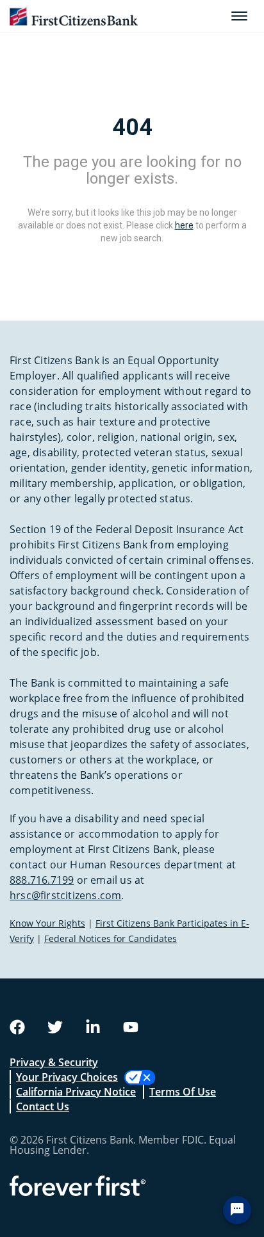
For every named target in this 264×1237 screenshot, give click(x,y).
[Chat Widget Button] (237, 1210)
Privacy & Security (54, 1062)
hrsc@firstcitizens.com (65, 895)
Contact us (42, 1106)
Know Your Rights (47, 923)
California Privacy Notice (76, 1092)
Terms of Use (182, 1092)
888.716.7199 (42, 880)
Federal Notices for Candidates (110, 938)
